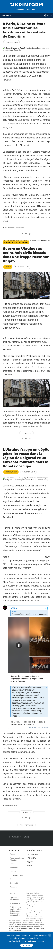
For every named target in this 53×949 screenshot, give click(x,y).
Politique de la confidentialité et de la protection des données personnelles (16, 911)
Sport (12, 879)
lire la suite (26, 433)
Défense (13, 871)
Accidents (13, 887)
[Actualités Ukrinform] (26, 4)
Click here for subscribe (16, 242)
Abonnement (20, 9)
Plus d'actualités (26, 825)
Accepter (26, 945)
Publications (32, 854)
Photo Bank (31, 9)
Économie (14, 868)
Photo (29, 862)
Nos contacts (15, 903)
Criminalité (14, 883)
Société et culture (16, 875)
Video (29, 866)
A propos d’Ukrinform (14, 898)
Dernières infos (34, 850)
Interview (31, 858)
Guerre (12, 854)
